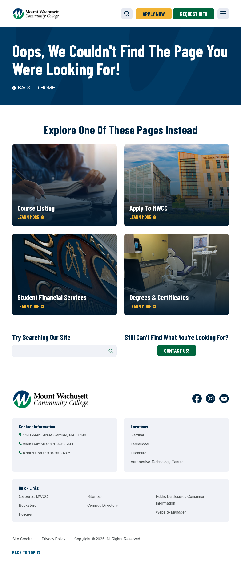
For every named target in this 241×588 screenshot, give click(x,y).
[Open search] (127, 13)
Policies (25, 514)
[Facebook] (197, 399)
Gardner (137, 435)
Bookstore (27, 505)
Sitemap (94, 496)
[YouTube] (224, 399)
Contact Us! (176, 350)
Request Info (193, 14)
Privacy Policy (53, 539)
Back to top (23, 552)
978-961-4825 (47, 453)
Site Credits (22, 539)
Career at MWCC (33, 496)
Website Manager (171, 512)
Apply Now (154, 14)
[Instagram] (210, 399)
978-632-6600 (48, 444)
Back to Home (36, 87)
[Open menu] (223, 13)
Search (110, 351)
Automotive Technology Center (157, 462)
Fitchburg (138, 453)
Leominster (140, 444)
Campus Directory (102, 505)
